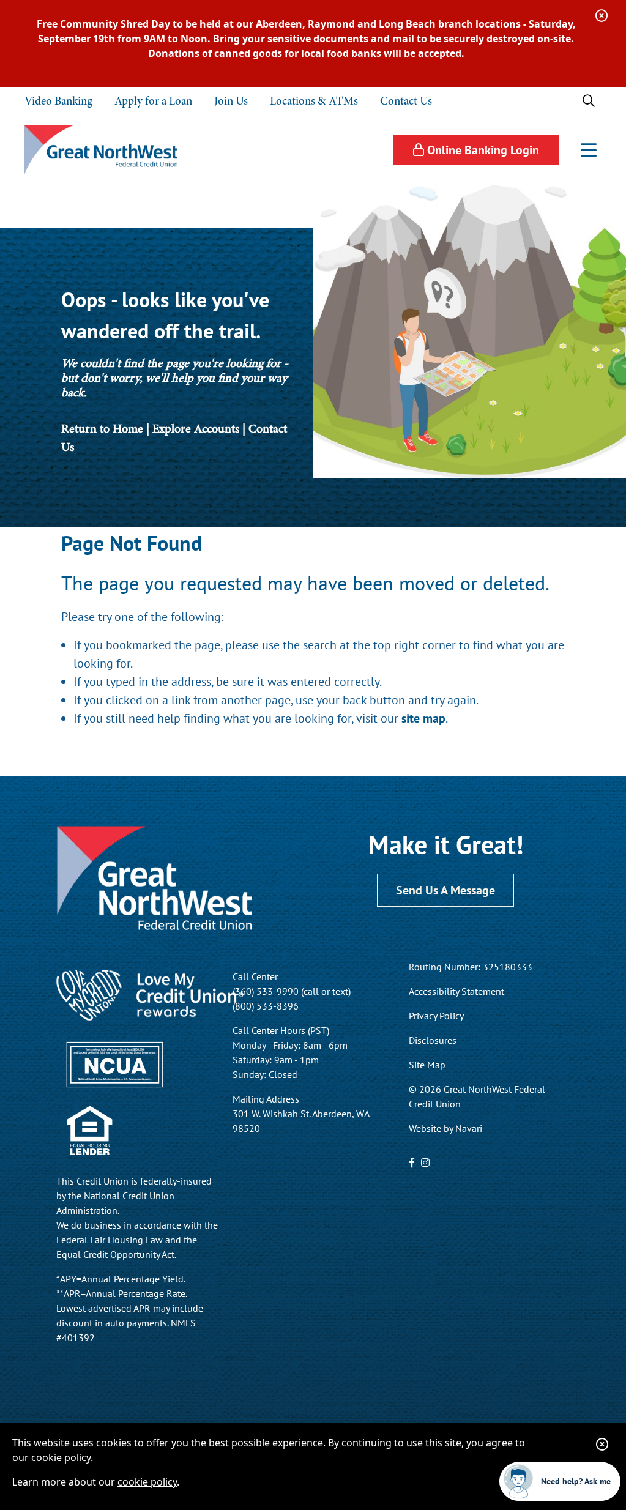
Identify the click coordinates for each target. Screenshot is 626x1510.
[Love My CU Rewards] (150, 994)
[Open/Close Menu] (588, 150)
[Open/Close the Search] (588, 101)
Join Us (231, 101)
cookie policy (147, 1482)
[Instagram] (425, 1162)
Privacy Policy (436, 1016)
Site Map (427, 1064)
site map (423, 718)
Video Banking (58, 101)
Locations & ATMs (314, 101)
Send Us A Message (445, 890)
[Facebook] (412, 1162)
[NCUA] (114, 1063)
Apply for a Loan (153, 101)
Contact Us (406, 101)
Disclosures (432, 1040)
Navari (468, 1128)
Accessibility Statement (456, 991)
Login (483, 149)
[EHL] (89, 1129)
